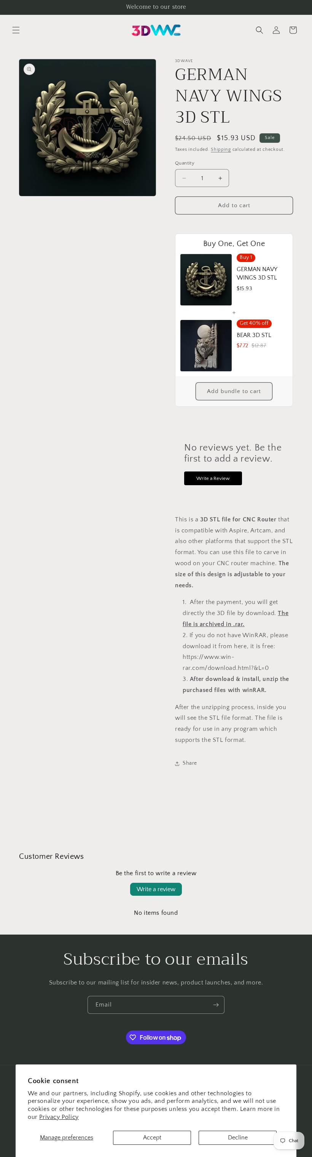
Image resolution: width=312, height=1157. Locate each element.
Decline (238, 1137)
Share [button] (190, 763)
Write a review (156, 889)
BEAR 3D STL (254, 335)
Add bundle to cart (234, 391)
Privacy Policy (58, 1117)
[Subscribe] (215, 1005)
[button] (16, 30)
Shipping (221, 149)
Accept (152, 1137)
